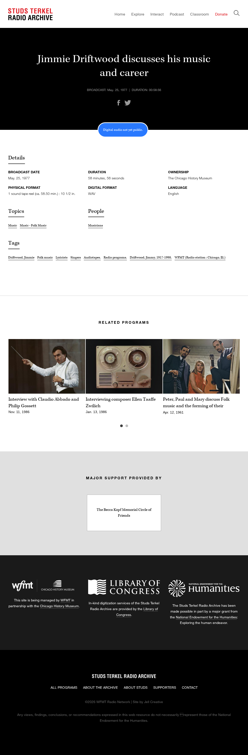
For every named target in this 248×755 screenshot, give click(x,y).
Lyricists (62, 257)
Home (120, 14)
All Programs (64, 687)
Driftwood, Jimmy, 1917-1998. (151, 257)
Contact (190, 687)
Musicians (95, 225)
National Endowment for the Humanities (206, 617)
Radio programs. (115, 257)
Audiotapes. (92, 257)
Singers (75, 257)
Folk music (45, 257)
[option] (46, 379)
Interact (157, 14)
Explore (137, 14)
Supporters (164, 687)
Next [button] (230, 366)
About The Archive (100, 687)
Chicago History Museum (59, 606)
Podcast (177, 14)
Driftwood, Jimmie (21, 257)
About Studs (135, 687)
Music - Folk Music (33, 225)
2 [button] (134, 425)
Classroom (199, 14)
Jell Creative (153, 702)
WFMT (65, 600)
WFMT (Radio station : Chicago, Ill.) (200, 257)
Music (12, 225)
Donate (221, 14)
